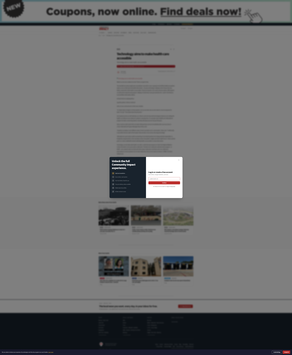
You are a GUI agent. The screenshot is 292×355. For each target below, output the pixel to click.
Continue (164, 182)
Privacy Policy (173, 186)
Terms (168, 186)
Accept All (286, 352)
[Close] (179, 160)
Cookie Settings (276, 352)
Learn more (50, 352)
